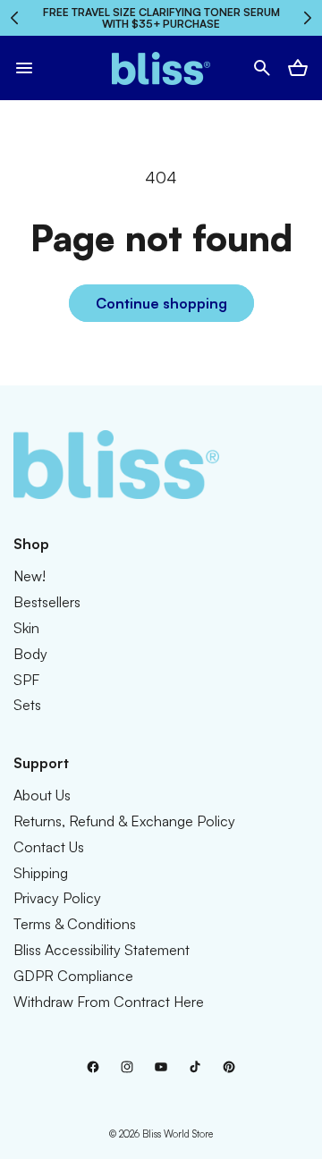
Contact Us (48, 847)
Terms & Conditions (74, 924)
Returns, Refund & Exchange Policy (124, 821)
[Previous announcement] (15, 18)
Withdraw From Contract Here (108, 1002)
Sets (27, 705)
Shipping (40, 873)
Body (30, 654)
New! (29, 576)
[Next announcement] (307, 18)
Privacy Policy (57, 898)
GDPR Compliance (73, 976)
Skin (26, 628)
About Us (42, 795)
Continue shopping (161, 303)
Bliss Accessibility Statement (101, 950)
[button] (24, 68)
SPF (26, 680)
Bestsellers (46, 602)
